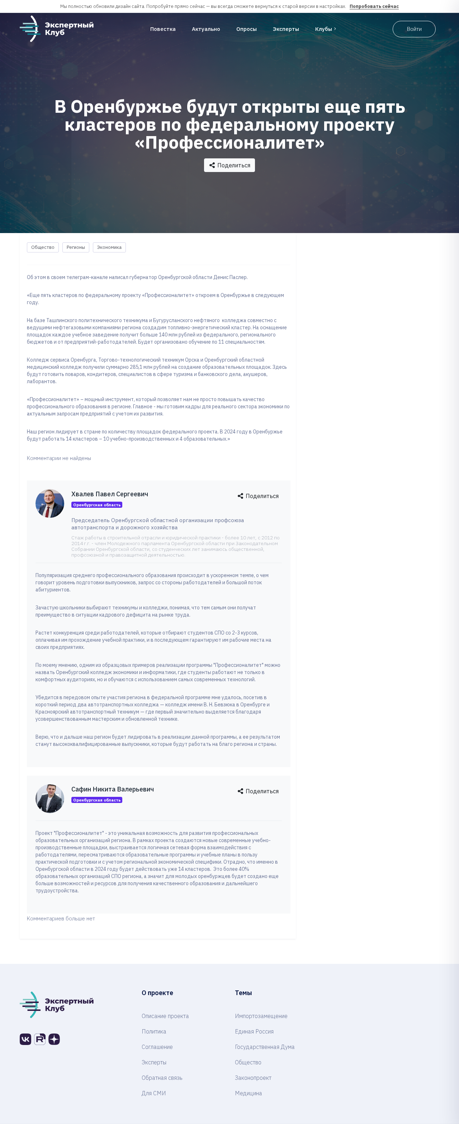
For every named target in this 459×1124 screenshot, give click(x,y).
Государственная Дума (265, 1046)
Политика (154, 1031)
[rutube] (40, 1039)
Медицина (248, 1093)
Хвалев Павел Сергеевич (109, 494)
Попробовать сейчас (374, 6)
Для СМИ (154, 1093)
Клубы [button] (323, 28)
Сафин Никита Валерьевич (112, 789)
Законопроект (253, 1077)
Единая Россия (254, 1031)
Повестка (163, 28)
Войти (414, 28)
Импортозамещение (261, 1016)
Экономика (109, 247)
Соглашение (157, 1046)
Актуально (206, 28)
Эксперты (286, 28)
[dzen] (54, 1039)
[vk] (25, 1039)
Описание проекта (165, 1016)
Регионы (76, 247)
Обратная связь (162, 1077)
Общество (43, 247)
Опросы (246, 28)
